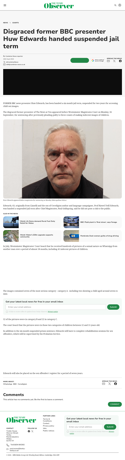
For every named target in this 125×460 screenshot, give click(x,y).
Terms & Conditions (47, 420)
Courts (15, 23)
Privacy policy (48, 426)
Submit (113, 307)
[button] (5, 5)
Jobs (45, 428)
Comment (114, 404)
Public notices (48, 431)
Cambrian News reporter (14, 56)
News (5, 23)
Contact (46, 423)
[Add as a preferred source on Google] (98, 60)
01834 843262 (19, 445)
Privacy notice (53, 312)
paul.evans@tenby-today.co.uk (17, 450)
